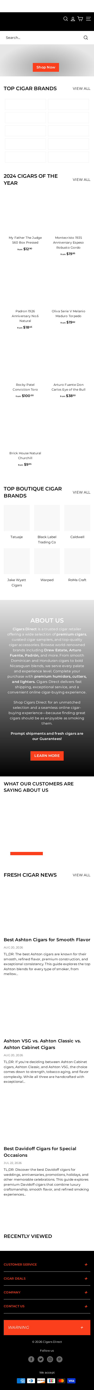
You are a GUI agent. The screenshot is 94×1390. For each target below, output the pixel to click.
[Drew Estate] (25, 117)
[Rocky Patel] (68, 157)
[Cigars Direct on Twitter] (41, 1359)
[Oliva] (25, 130)
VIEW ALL (81, 88)
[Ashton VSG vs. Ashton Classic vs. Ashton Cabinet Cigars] (47, 1009)
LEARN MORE (47, 756)
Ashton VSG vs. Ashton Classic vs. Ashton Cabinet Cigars (42, 1044)
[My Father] (68, 130)
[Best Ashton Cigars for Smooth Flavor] (47, 908)
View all (81, 180)
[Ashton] (68, 117)
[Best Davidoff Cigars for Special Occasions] (47, 1117)
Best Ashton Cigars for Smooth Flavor (47, 939)
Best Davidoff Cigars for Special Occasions (40, 1152)
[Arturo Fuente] (25, 104)
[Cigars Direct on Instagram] (50, 1359)
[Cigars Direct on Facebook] (31, 1359)
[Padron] (68, 104)
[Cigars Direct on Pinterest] (59, 1359)
